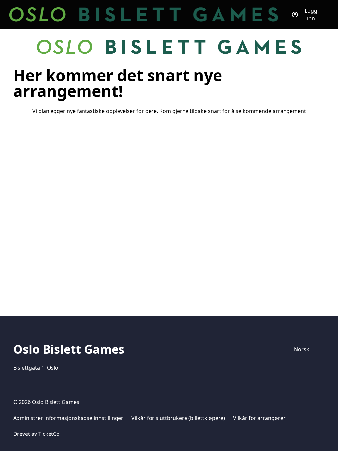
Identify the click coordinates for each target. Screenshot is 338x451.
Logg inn (311, 14)
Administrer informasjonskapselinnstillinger (68, 418)
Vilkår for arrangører (259, 418)
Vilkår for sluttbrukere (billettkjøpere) (178, 418)
